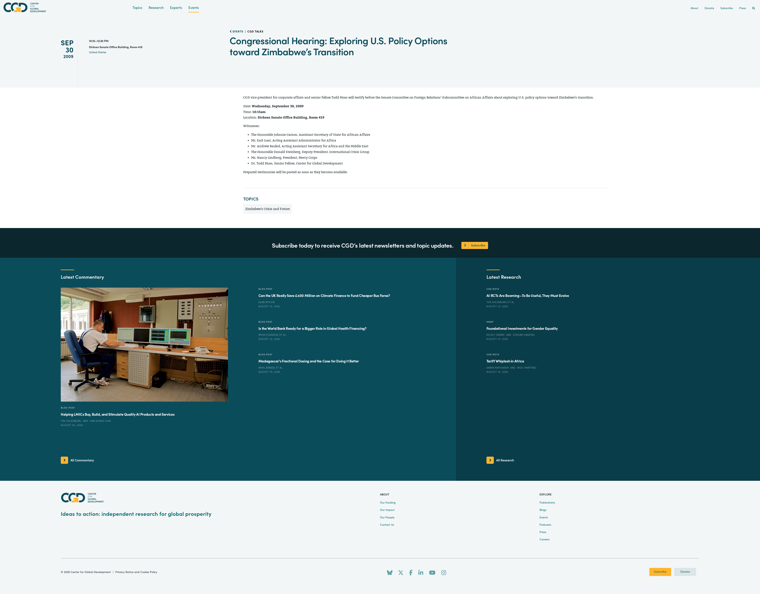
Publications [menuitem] (547, 502)
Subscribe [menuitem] (726, 8)
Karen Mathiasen (498, 367)
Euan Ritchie (266, 302)
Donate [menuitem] (709, 8)
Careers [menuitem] (545, 539)
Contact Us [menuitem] (387, 525)
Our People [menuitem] (387, 517)
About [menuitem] (694, 8)
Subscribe (660, 571)
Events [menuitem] (544, 517)
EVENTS (237, 31)
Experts (176, 8)
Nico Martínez (527, 367)
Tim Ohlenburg (71, 421)
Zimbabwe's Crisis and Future (267, 209)
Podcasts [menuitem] (545, 525)
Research (156, 8)
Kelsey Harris (495, 335)
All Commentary (82, 460)
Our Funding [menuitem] (388, 502)
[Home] (66, 7)
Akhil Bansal (267, 367)
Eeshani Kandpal (524, 335)
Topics (137, 8)
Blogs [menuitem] (543, 510)
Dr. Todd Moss (262, 163)
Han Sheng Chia (100, 421)
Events (193, 8)
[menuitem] (753, 8)
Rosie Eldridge (268, 335)
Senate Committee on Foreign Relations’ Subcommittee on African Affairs (437, 97)
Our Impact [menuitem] (387, 510)
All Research (505, 460)
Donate (685, 571)
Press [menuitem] (742, 8)
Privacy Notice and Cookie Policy (136, 572)
